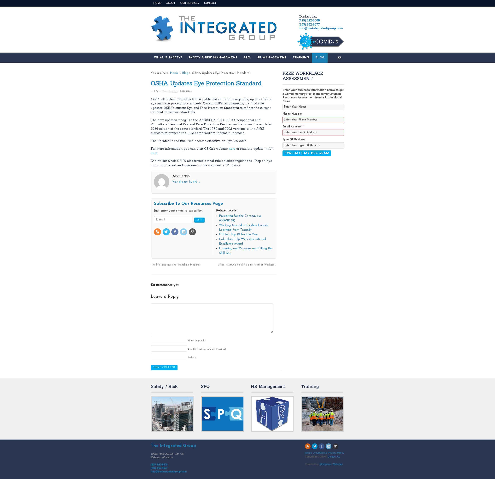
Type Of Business (294, 139)
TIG (156, 91)
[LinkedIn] (184, 232)
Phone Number (292, 114)
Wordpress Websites (331, 464)
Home (157, 3)
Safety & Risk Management (212, 57)
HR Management (271, 57)
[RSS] (158, 232)
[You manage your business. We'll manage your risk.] (214, 40)
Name (196, 341)
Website (192, 358)
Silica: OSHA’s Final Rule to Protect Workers (246, 264)
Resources (186, 91)
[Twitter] (166, 232)
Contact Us (334, 456)
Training (301, 57)
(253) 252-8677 (309, 24)
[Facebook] (175, 232)
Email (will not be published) (207, 349)
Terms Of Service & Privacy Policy (324, 452)
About (170, 3)
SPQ (247, 57)
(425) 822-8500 (309, 20)
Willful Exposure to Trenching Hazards (176, 264)
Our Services (189, 3)
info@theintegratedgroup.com (321, 28)
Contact (210, 3)
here (232, 148)
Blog (319, 57)
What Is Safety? (168, 57)
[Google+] (193, 232)
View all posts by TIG (186, 182)
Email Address (293, 126)
